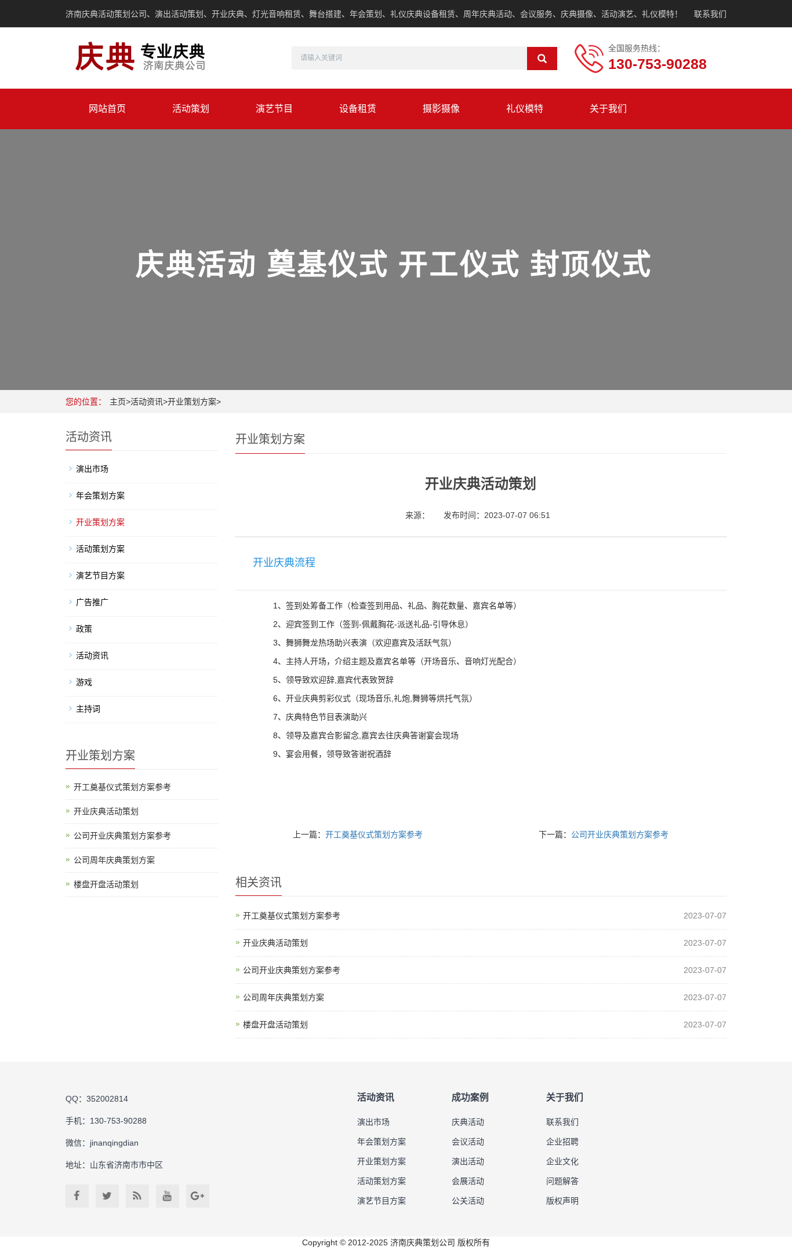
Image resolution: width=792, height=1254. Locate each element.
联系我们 (710, 14)
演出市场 (92, 468)
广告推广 (92, 602)
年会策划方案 (100, 495)
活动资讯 (146, 401)
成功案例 (470, 1097)
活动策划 (190, 109)
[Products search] (542, 58)
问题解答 (562, 1181)
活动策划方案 (100, 548)
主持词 (88, 708)
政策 (84, 628)
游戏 (84, 682)
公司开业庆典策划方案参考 (620, 834)
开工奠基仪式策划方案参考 (374, 834)
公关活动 (468, 1200)
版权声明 (562, 1200)
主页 (118, 401)
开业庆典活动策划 (275, 942)
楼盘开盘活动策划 (275, 1024)
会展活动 (468, 1181)
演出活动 (468, 1161)
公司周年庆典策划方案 (283, 997)
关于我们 (608, 109)
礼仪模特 (524, 109)
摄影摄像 (441, 109)
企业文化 (562, 1161)
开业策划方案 (192, 401)
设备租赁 (357, 109)
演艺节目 (274, 109)
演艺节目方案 (100, 575)
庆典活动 (468, 1122)
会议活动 (468, 1141)
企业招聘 (562, 1141)
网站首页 (107, 109)
